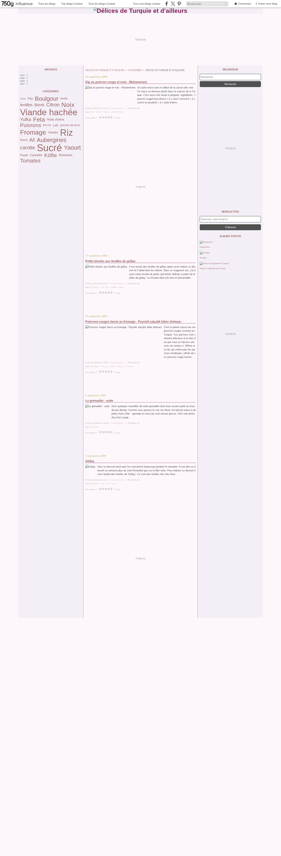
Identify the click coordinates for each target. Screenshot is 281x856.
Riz (66, 132)
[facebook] (166, 4)
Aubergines (52, 140)
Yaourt (72, 148)
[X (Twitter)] (173, 4)
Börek (39, 105)
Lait (55, 125)
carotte (27, 147)
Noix (68, 105)
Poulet (24, 155)
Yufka (25, 119)
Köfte (50, 155)
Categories (135, 70)
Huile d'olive (55, 119)
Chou (23, 99)
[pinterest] (179, 4)
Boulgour (46, 99)
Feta (39, 119)
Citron (52, 104)
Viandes (53, 132)
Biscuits (47, 125)
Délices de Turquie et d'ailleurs (104, 70)
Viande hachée (48, 112)
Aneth (63, 98)
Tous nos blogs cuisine (146, 3)
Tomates (30, 160)
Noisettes (65, 155)
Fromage (33, 132)
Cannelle (36, 155)
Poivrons (30, 125)
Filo (30, 98)
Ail (32, 140)
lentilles (26, 105)
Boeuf (23, 140)
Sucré (49, 148)
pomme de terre (70, 125)
